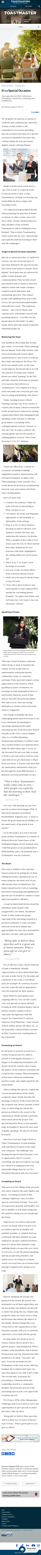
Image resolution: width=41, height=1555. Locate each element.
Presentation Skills (7, 86)
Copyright (4, 1519)
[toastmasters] (20, 12)
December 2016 (20, 86)
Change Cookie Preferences (10, 1526)
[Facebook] (3, 1453)
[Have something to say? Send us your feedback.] (20, 1438)
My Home (13, 6)
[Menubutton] (3, 2)
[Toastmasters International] (20, 2)
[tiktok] (33, 112)
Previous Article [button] (11, 1483)
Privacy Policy (6, 1512)
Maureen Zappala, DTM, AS (13, 107)
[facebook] (31, 112)
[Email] (13, 1453)
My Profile (29, 6)
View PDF (26, 21)
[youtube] (37, 112)
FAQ (3, 1510)
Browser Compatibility (8, 1517)
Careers (4, 1523)
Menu (21, 27)
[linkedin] (35, 112)
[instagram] (38, 112)
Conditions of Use (7, 1514)
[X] (6, 1453)
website (15, 1476)
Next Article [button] (30, 1483)
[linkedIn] (9, 1453)
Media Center (5, 1521)
